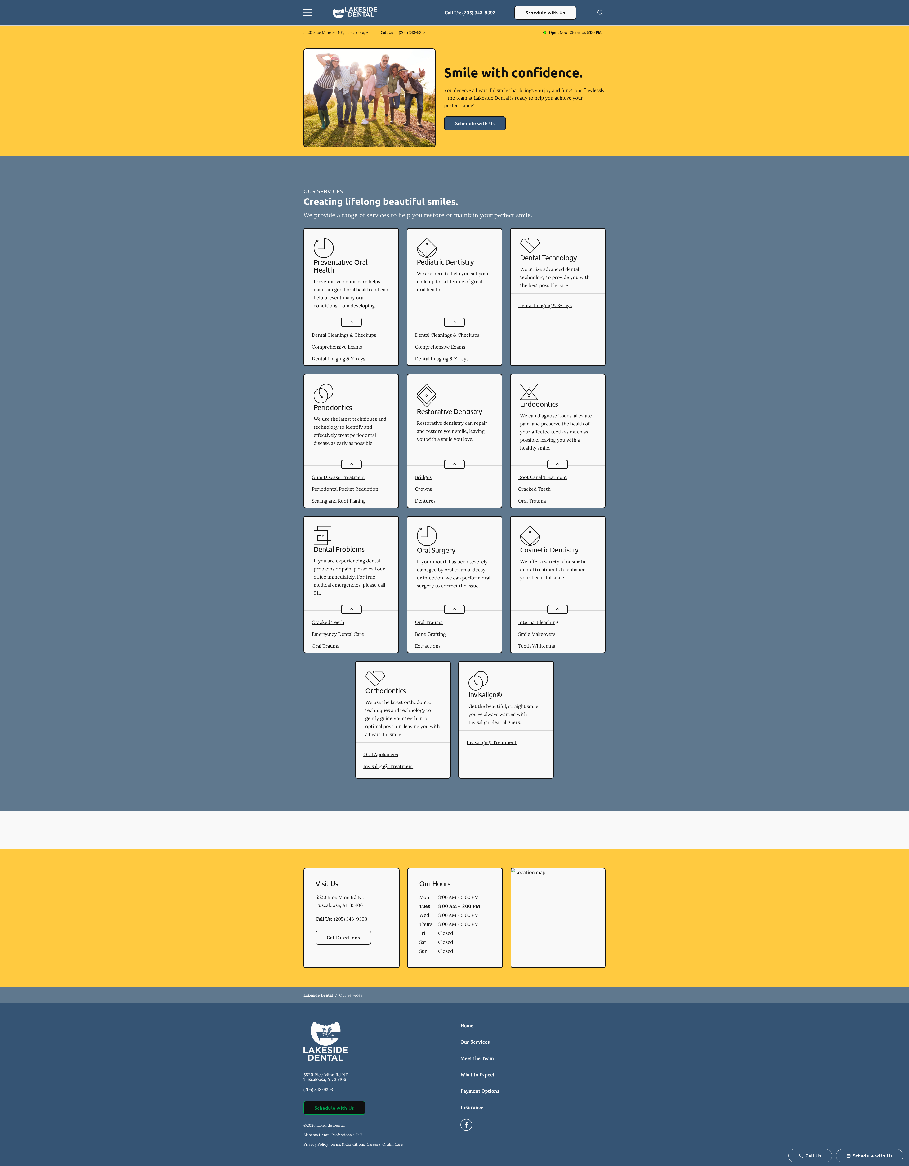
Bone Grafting (430, 634)
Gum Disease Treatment (338, 477)
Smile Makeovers (536, 634)
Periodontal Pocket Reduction (345, 489)
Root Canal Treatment (542, 477)
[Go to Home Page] (355, 12)
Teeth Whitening (536, 646)
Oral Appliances (380, 754)
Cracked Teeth (534, 489)
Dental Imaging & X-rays (338, 359)
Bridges (423, 477)
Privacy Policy (315, 1144)
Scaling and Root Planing (339, 501)
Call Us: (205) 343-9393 (470, 13)
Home (466, 1026)
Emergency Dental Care (338, 634)
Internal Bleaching (538, 622)
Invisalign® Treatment (388, 766)
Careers (373, 1144)
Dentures (425, 501)
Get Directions (343, 937)
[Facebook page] (466, 1125)
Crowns (423, 489)
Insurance (471, 1107)
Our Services (475, 1042)
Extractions (428, 646)
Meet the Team (477, 1058)
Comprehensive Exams (337, 347)
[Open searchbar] (600, 13)
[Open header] (308, 13)
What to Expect (477, 1075)
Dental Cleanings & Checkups (344, 335)
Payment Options (479, 1091)
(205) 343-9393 (412, 32)
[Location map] (558, 918)
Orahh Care (392, 1144)
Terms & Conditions (347, 1144)
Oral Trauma (532, 501)
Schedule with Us (545, 12)
